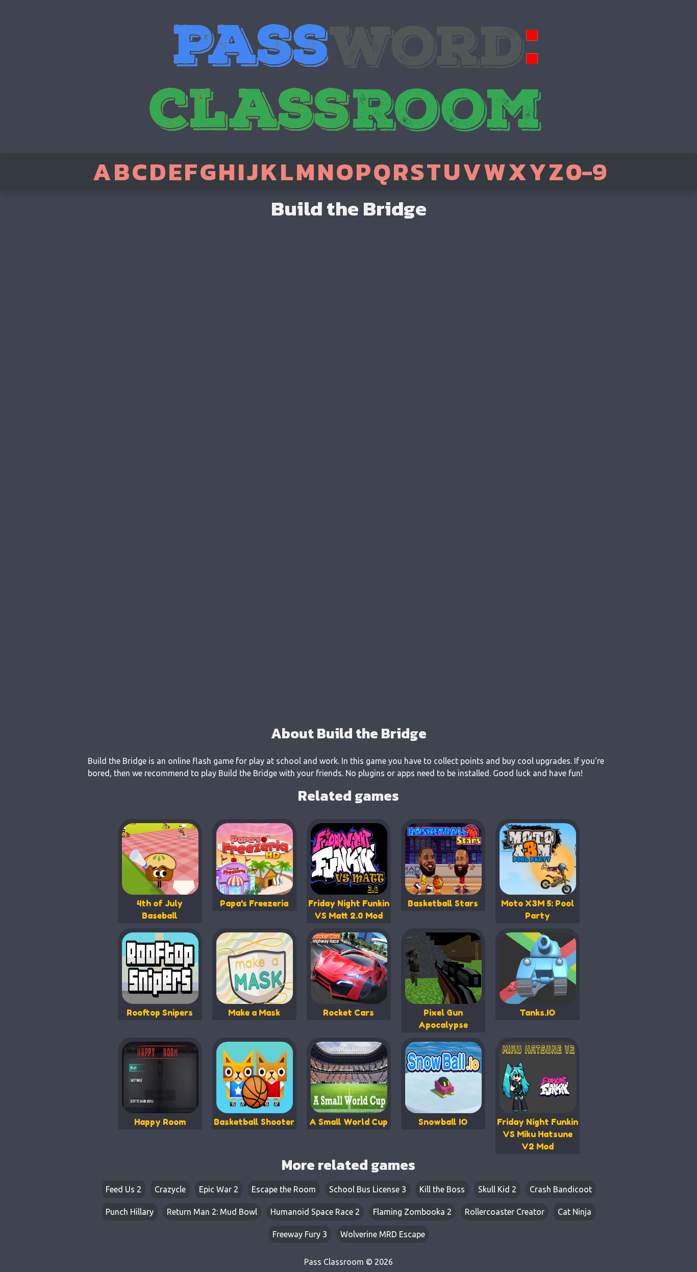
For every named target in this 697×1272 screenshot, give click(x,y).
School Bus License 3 (367, 1189)
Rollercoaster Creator (504, 1211)
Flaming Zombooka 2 (412, 1211)
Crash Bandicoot (561, 1189)
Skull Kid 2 (497, 1189)
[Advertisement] (42, 352)
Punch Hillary (130, 1211)
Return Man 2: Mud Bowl (212, 1211)
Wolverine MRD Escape (382, 1234)
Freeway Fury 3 (299, 1234)
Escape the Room (284, 1189)
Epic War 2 (218, 1189)
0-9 (586, 171)
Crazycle (170, 1189)
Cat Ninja (574, 1211)
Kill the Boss (442, 1189)
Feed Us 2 (123, 1189)
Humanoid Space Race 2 (315, 1211)
